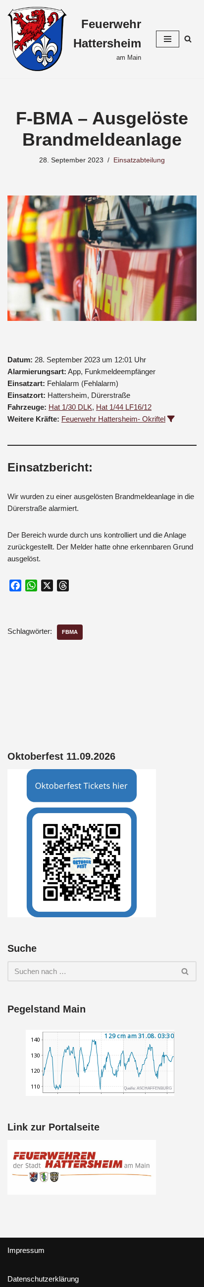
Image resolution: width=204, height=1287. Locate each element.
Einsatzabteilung (139, 160)
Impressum (26, 1250)
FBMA (70, 632)
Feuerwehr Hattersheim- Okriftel (113, 419)
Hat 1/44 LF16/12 (124, 407)
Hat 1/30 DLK (70, 407)
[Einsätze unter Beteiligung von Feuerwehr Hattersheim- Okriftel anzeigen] (171, 419)
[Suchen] (188, 38)
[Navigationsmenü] (167, 39)
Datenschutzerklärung (43, 1279)
